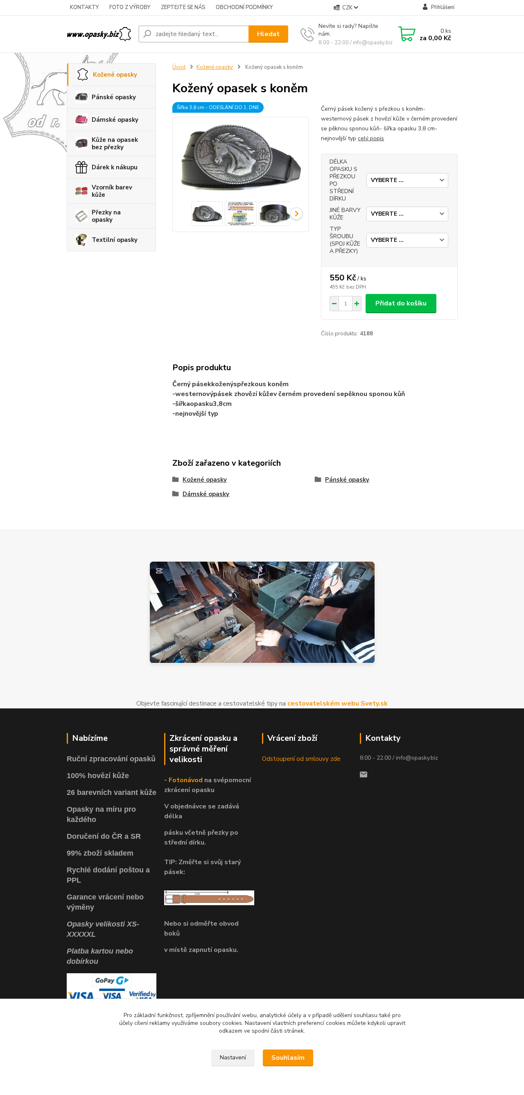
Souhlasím (288, 1057)
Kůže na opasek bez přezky (115, 143)
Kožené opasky (115, 75)
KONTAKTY (84, 7)
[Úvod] (99, 34)
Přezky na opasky (106, 216)
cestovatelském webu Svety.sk (337, 703)
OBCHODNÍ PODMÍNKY (244, 7)
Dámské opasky (115, 120)
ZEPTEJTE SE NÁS (183, 7)
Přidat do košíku (401, 303)
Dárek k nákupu (115, 167)
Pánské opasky (114, 97)
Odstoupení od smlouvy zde (301, 759)
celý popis (371, 138)
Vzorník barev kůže (112, 191)
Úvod (178, 67)
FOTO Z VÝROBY (129, 7)
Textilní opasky (115, 240)
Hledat (268, 34)
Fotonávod (186, 780)
